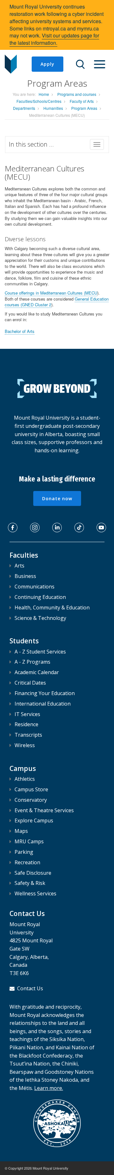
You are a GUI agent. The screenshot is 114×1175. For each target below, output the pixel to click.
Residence (26, 724)
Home (44, 94)
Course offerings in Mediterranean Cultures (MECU (51, 293)
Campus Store (31, 789)
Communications (34, 586)
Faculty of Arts (82, 101)
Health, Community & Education (52, 607)
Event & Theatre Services (44, 810)
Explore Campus (34, 820)
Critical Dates (30, 682)
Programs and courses (76, 94)
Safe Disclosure (33, 872)
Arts (19, 565)
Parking (24, 851)
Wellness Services (35, 893)
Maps (21, 830)
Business (25, 576)
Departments (24, 108)
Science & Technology (40, 617)
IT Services (27, 714)
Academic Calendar (37, 672)
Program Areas (84, 108)
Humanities (53, 108)
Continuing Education (40, 597)
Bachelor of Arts (20, 331)
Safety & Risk (30, 883)
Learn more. (48, 1088)
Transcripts (28, 734)
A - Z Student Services (40, 651)
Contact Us (30, 988)
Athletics (25, 778)
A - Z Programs (32, 661)
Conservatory (31, 799)
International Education (43, 703)
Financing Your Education (45, 693)
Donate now (57, 498)
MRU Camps (29, 841)
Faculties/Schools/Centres (38, 101)
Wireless (25, 745)
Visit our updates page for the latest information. (54, 39)
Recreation (27, 862)
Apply (47, 64)
